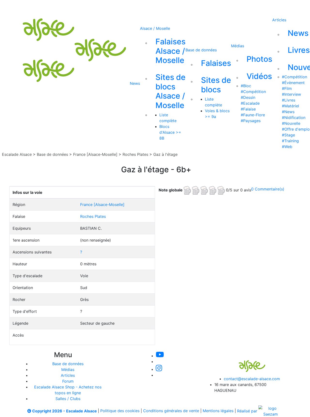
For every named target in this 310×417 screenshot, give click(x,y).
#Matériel (290, 105)
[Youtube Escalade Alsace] (138, 6)
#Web (287, 146)
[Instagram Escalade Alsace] (159, 369)
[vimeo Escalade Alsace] (154, 6)
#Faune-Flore (253, 114)
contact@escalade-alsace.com (252, 378)
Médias (237, 45)
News (135, 83)
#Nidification (293, 117)
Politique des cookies (120, 411)
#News (288, 111)
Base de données (201, 49)
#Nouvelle (291, 123)
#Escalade (250, 103)
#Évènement (293, 82)
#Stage (288, 135)
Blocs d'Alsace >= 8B (170, 132)
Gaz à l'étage (165, 154)
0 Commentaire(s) (267, 189)
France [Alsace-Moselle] (95, 154)
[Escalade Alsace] (247, 362)
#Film (287, 88)
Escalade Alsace (17, 154)
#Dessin (248, 97)
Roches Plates (135, 154)
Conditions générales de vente (171, 411)
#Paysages (251, 120)
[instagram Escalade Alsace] (170, 6)
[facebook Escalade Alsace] (186, 6)
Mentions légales (218, 411)
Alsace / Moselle (155, 28)
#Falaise (248, 109)
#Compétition (253, 91)
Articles (279, 19)
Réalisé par (247, 411)
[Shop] (203, 6)
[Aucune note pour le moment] (205, 189)
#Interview (291, 94)
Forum (68, 381)
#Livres (288, 100)
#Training (290, 140)
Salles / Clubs (67, 398)
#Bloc (246, 85)
